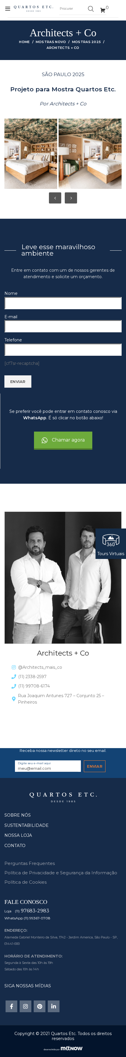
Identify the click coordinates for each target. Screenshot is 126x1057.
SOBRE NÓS (17, 815)
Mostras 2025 (86, 42)
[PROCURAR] (90, 9)
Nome (11, 293)
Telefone (13, 340)
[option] (30, 154)
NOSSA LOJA (18, 835)
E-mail (10, 316)
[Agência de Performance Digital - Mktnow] (63, 1048)
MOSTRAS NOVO (51, 42)
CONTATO (14, 845)
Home (24, 42)
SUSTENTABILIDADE (26, 825)
